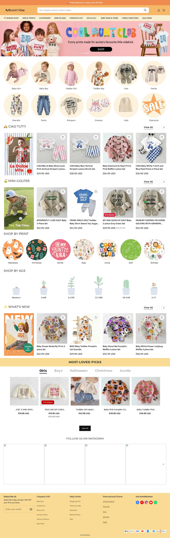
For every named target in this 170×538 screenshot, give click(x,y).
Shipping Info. (75, 501)
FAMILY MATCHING (130, 18)
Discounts (40, 510)
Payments (73, 510)
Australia (106, 506)
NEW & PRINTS (29, 18)
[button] (163, 464)
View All (148, 127)
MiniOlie (87, 535)
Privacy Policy (42, 515)
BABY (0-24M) (60, 18)
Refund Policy (75, 515)
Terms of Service (43, 519)
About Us (40, 501)
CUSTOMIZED (45, 18)
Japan (105, 522)
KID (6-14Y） (92, 18)
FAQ (71, 519)
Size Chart (40, 523)
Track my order (75, 506)
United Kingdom (108, 501)
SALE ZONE (147, 18)
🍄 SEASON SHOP (11, 18)
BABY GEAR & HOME (109, 18)
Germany (106, 517)
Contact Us (41, 506)
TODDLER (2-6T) (76, 18)
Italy (104, 512)
